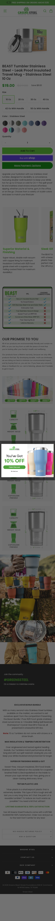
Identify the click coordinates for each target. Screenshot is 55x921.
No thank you (14, 471)
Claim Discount (14, 467)
